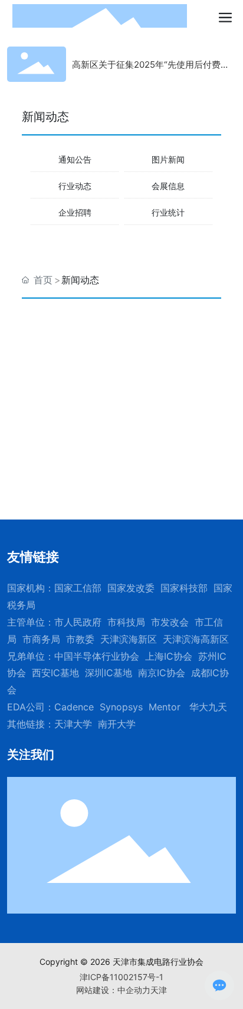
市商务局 (41, 639)
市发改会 (170, 622)
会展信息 (168, 186)
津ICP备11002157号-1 (121, 977)
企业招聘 (74, 212)
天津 (158, 990)
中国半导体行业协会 (96, 656)
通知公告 (74, 159)
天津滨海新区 (128, 639)
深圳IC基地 (108, 673)
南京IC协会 (161, 673)
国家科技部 (184, 588)
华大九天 (208, 707)
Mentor (164, 707)
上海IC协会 (168, 656)
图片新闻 (168, 159)
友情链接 (33, 556)
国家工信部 (77, 588)
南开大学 (117, 724)
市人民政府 (77, 622)
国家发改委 (131, 588)
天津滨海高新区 (196, 639)
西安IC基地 (55, 673)
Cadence (74, 707)
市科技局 (126, 622)
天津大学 (73, 724)
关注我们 (30, 754)
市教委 (80, 639)
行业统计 (168, 212)
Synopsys (121, 707)
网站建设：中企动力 (113, 990)
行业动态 (74, 186)
